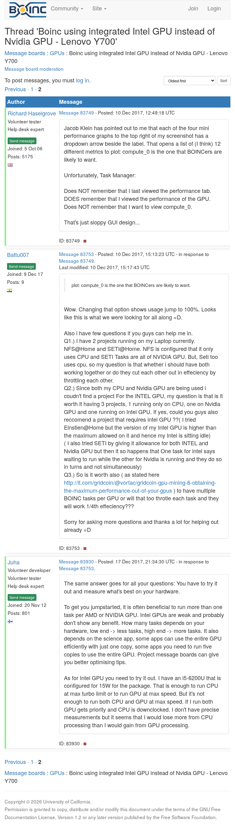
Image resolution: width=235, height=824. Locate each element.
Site (97, 8)
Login (214, 8)
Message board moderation (34, 68)
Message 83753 (76, 253)
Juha (14, 562)
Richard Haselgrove (32, 113)
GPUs (57, 53)
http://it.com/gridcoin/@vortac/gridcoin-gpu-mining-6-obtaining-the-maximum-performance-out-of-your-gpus (140, 486)
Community (65, 8)
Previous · (18, 89)
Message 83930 (76, 561)
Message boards (25, 53)
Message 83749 (76, 112)
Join (193, 8)
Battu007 (18, 254)
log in (82, 80)
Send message (22, 140)
